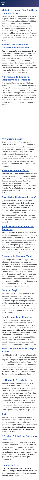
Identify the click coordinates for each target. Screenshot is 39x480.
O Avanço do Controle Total (17, 256)
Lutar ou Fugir (10, 290)
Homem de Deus (10, 465)
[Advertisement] (19, 122)
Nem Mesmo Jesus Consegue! (17, 317)
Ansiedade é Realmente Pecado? (19, 197)
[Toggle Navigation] (3, 3)
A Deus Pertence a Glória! (15, 170)
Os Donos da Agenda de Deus (17, 380)
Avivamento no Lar (12, 138)
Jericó (5, 414)
